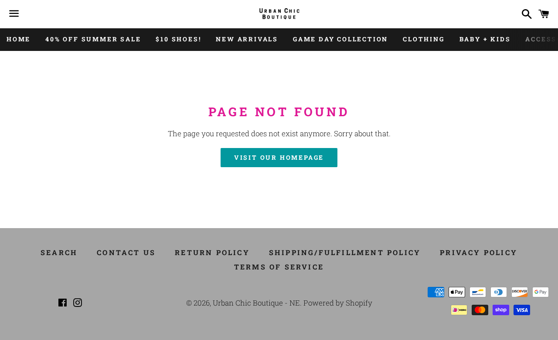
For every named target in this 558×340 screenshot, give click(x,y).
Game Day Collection (340, 39)
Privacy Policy (478, 252)
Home (19, 39)
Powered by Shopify (337, 303)
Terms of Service (279, 266)
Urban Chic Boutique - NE (256, 303)
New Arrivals (247, 39)
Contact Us (126, 252)
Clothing (423, 39)
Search (59, 252)
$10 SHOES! (178, 39)
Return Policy (212, 252)
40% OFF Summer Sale (93, 39)
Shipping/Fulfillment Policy (345, 252)
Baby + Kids (485, 39)
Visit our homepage (279, 157)
